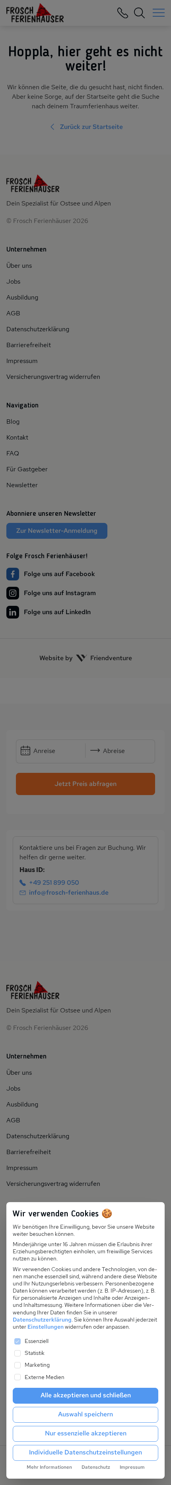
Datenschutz (96, 1467)
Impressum (132, 1467)
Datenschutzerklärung (42, 1319)
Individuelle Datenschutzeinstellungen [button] (85, 1452)
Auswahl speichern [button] (85, 1414)
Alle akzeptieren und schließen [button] (86, 1395)
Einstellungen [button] (45, 1326)
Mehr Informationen (49, 1467)
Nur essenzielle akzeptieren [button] (85, 1433)
